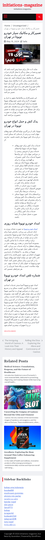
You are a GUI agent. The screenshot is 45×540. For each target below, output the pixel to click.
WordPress (36, 536)
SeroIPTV (8, 507)
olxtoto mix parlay (12, 496)
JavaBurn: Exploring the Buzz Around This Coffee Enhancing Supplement (19, 455)
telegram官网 (10, 519)
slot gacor (8, 504)
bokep (7, 510)
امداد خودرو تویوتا (30, 229)
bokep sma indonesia (14, 487)
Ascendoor (15, 536)
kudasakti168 (10, 516)
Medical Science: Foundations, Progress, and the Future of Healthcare (19, 369)
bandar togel (10, 502)
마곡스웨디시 (10, 524)
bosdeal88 (9, 490)
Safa (25, 41)
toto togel (8, 522)
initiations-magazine (22, 5)
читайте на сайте (11, 499)
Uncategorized (10, 331)
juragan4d (9, 513)
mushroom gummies (13, 493)
